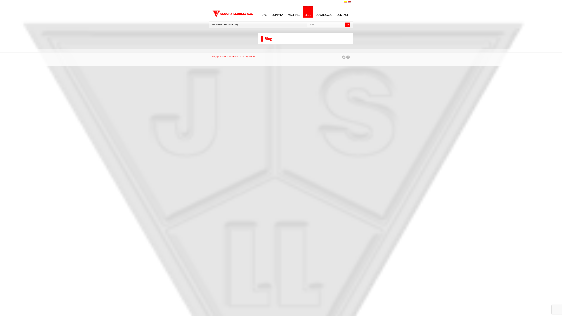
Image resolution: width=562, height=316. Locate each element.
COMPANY (277, 15)
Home (225, 25)
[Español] (345, 1)
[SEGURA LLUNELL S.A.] (234, 17)
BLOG (308, 15)
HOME (263, 15)
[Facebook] (348, 57)
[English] (349, 1)
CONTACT (342, 15)
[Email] (344, 57)
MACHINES (294, 15)
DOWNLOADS (324, 15)
